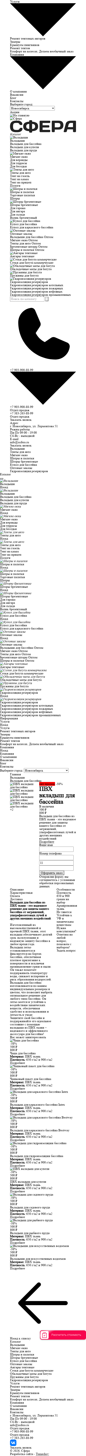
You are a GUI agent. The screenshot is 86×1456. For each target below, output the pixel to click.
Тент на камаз (19, 179)
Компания (7, 747)
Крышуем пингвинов (24, 45)
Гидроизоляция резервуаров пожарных (36, 288)
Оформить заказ (52, 873)
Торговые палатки (22, 195)
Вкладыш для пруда (23, 150)
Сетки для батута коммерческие (31, 262)
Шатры (15, 198)
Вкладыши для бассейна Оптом (31, 237)
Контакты (16, 101)
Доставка (16, 899)
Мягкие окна (19, 157)
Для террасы (18, 163)
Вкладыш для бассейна (25, 144)
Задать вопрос (66, 950)
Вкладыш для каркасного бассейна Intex (37, 1104)
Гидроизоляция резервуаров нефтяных (36, 291)
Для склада (17, 214)
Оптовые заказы (21, 234)
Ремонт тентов (20, 48)
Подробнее (46, 842)
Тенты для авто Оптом (25, 243)
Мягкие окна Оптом (24, 240)
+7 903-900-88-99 (21, 407)
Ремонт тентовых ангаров (27, 38)
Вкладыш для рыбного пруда (30, 1233)
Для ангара (17, 211)
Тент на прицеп (20, 182)
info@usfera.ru (19, 442)
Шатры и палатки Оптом (27, 250)
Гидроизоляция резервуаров (29, 282)
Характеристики (21, 893)
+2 (11, 809)
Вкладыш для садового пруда (30, 1207)
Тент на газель (20, 176)
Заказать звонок (21, 420)
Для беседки (18, 166)
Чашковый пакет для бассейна (30, 1079)
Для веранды (19, 160)
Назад (4, 487)
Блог (13, 98)
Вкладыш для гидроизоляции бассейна (36, 1156)
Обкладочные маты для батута (31, 269)
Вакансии (16, 95)
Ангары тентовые (22, 256)
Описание (17, 889)
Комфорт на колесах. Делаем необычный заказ (41, 51)
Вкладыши (17, 140)
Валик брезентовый (23, 218)
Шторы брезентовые (24, 205)
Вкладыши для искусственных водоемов (38, 1259)
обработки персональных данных (56, 884)
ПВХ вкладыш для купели (28, 1182)
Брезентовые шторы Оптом (28, 246)
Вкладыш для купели (24, 147)
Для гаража (17, 208)
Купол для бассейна (23, 224)
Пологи (15, 185)
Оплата (15, 896)
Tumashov (42, 1454)
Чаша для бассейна (23, 1053)
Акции (14, 112)
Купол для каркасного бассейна (31, 227)
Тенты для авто (20, 173)
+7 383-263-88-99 (21, 413)
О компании (18, 91)
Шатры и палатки (22, 192)
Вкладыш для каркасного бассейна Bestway (39, 1130)
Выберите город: (21, 104)
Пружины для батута (24, 275)
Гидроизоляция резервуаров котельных (36, 285)
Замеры (15, 42)
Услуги (5, 721)
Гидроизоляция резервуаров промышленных (40, 295)
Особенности (66, 889)
